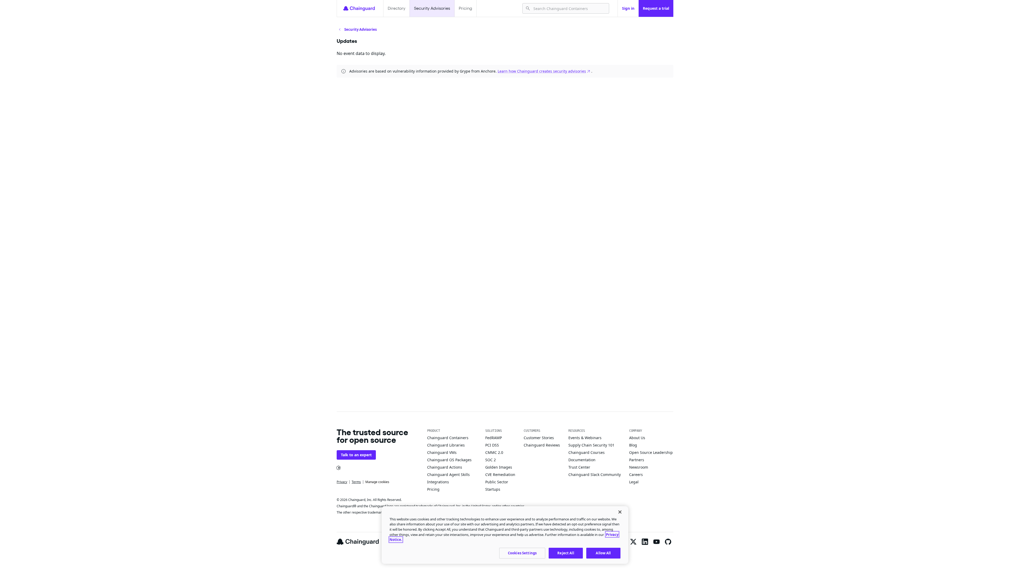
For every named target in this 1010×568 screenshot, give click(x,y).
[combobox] (569, 8)
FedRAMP (493, 437)
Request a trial (656, 8)
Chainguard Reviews (542, 445)
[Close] (620, 512)
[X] (633, 541)
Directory (396, 8)
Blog (633, 445)
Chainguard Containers (447, 437)
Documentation (581, 459)
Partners (636, 459)
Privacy (342, 482)
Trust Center (579, 467)
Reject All (565, 552)
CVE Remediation (500, 474)
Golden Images (498, 467)
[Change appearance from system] (338, 468)
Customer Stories (539, 437)
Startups (492, 489)
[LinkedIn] (645, 541)
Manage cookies (377, 482)
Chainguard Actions (444, 467)
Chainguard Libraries (446, 445)
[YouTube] (656, 541)
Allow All (603, 552)
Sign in (628, 8)
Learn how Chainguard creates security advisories (542, 71)
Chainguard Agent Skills (448, 474)
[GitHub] (668, 541)
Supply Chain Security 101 (591, 445)
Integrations (438, 481)
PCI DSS (492, 445)
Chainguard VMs (442, 452)
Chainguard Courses (586, 452)
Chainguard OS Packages (449, 459)
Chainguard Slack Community (594, 474)
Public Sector (496, 481)
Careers (636, 474)
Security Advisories (432, 8)
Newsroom (638, 467)
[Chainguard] (359, 8)
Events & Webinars (585, 437)
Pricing (465, 8)
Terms (356, 482)
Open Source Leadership (651, 452)
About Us (637, 437)
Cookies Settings (522, 552)
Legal (634, 481)
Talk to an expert (356, 454)
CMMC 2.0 (494, 452)
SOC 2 (490, 459)
